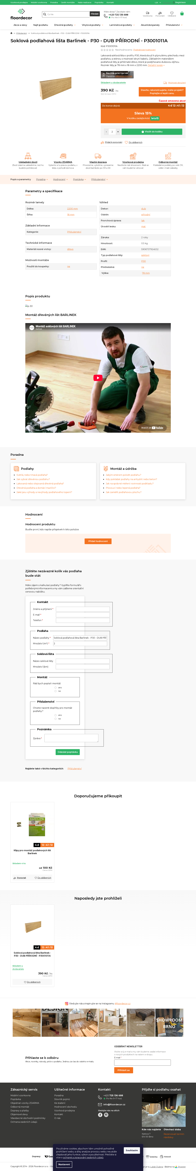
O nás (57, 1118)
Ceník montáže (68, 2)
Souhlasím (132, 1150)
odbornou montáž (123, 76)
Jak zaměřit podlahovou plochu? (123, 492)
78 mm (146, 273)
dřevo (70, 249)
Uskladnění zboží (28, 162)
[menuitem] (20, 25)
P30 (143, 261)
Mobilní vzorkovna (39, 2)
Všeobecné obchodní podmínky (28, 1118)
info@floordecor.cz (114, 1104)
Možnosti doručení (177, 83)
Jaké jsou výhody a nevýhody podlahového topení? (44, 492)
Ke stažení (59, 1103)
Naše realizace (84, 2)
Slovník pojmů (62, 1099)
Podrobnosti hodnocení (144, 50)
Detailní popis (155, 65)
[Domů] (11, 33)
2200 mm (72, 208)
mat (143, 226)
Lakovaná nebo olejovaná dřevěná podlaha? (40, 483)
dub (143, 208)
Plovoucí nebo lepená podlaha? (123, 488)
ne (68, 266)
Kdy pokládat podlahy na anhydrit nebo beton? (131, 479)
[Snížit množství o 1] (106, 132)
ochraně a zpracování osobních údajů (83, 1157)
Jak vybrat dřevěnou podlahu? (33, 479)
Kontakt (110, 2)
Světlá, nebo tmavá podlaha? (32, 475)
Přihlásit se (123, 1070)
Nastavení (64, 1164)
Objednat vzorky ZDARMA (25, 1103)
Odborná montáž (168, 162)
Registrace (180, 2)
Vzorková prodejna (19, 2)
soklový (145, 255)
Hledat (94, 14)
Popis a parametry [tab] (21, 179)
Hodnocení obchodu (65, 1107)
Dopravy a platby (20, 1110)
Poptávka (99, 2)
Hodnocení (59, 179)
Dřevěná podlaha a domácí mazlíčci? (36, 488)
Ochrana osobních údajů (24, 1122)
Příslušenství (98, 179)
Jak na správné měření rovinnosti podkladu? (130, 483)
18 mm (70, 214)
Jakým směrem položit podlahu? (123, 475)
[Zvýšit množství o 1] (118, 132)
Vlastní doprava (98, 162)
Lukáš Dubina (156, 1167)
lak (143, 220)
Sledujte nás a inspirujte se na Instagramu (100, 1003)
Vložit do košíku (153, 131)
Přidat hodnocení (98, 541)
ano (60, 687)
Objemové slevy (19, 1114)
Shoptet (182, 1167)
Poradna (54, 2)
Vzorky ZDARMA (63, 162)
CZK (157, 2)
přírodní (145, 214)
